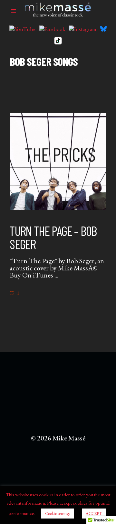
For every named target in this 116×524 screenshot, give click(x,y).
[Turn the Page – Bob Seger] (58, 161)
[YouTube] (22, 28)
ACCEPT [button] (94, 513)
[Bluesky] (103, 28)
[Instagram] (82, 28)
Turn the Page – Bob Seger (53, 237)
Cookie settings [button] (57, 513)
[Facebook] (52, 28)
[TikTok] (58, 40)
